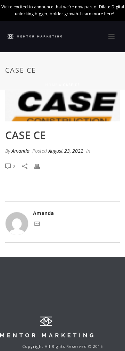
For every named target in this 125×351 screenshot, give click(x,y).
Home (51, 84)
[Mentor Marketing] (46, 326)
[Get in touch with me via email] (37, 224)
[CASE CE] (62, 105)
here (108, 14)
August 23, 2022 (65, 150)
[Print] (40, 166)
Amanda (20, 150)
